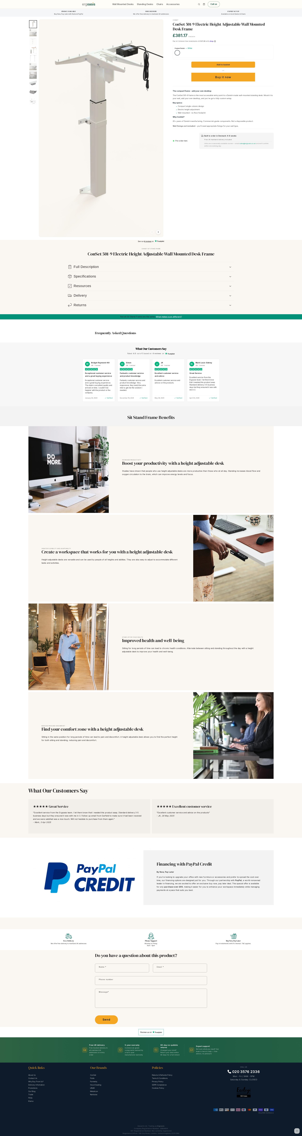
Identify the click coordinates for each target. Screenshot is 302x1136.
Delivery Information (36, 1085)
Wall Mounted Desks (123, 4)
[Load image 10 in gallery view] (33, 100)
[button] (204, 4)
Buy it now (223, 77)
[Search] (199, 4)
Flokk (92, 1078)
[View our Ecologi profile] (244, 1096)
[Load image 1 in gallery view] (33, 24)
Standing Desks (145, 4)
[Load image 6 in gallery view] (33, 66)
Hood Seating (95, 1085)
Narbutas (93, 1095)
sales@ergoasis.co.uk (247, 143)
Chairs (159, 4)
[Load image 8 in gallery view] (33, 83)
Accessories (173, 4)
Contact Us (32, 1078)
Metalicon (94, 1091)
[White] (177, 52)
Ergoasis (160, 1126)
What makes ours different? (169, 317)
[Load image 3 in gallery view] (33, 41)
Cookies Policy (158, 1088)
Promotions (32, 1088)
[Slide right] (158, 232)
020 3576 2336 (245, 1072)
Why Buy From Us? (36, 1082)
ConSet (93, 1075)
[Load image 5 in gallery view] (33, 58)
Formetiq (93, 1082)
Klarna (30, 1101)
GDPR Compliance (159, 1085)
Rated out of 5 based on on (145, 353)
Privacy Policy (157, 1082)
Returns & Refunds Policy (162, 1075)
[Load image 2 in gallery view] (33, 32)
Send (106, 1019)
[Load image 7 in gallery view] (33, 75)
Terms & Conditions (160, 1078)
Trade (30, 1095)
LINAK (92, 1088)
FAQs (30, 1098)
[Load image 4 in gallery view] (33, 49)
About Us (32, 1075)
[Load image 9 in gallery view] (33, 92)
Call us (213, 4)
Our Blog (32, 1091)
